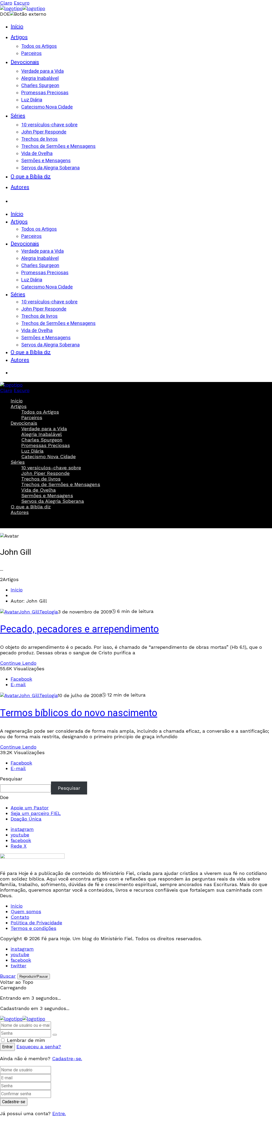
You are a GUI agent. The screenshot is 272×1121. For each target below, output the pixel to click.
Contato (20, 917)
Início (17, 400)
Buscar (16, 521)
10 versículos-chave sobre (51, 467)
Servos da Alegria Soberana (52, 501)
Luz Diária (32, 451)
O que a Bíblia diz (31, 506)
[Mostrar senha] (55, 1035)
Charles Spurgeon (41, 440)
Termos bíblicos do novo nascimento (78, 713)
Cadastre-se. (67, 1058)
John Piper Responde (45, 473)
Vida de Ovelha (38, 490)
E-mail (18, 684)
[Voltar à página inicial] (22, 1018)
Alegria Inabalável (41, 434)
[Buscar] (16, 199)
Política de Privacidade (36, 922)
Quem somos (26, 911)
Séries (18, 462)
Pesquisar (11, 778)
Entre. (59, 1113)
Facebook (21, 679)
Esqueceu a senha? (38, 1046)
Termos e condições (33, 928)
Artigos (19, 406)
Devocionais (24, 423)
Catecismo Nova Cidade (48, 456)
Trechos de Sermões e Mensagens (60, 484)
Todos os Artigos (40, 412)
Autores (20, 512)
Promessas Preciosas (45, 445)
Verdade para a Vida (44, 428)
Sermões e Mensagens (47, 495)
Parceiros (31, 417)
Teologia (48, 612)
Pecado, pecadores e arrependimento (79, 629)
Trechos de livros (41, 479)
